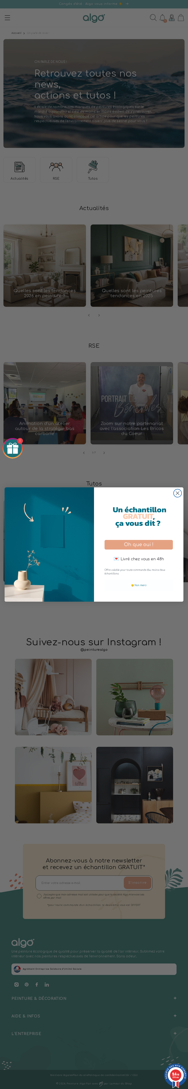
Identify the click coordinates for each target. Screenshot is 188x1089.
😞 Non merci (139, 585)
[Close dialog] (178, 493)
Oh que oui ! (138, 544)
